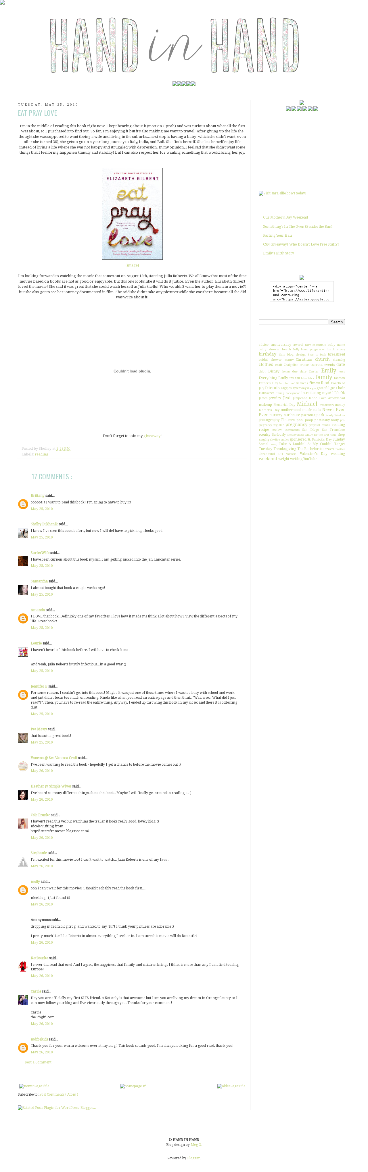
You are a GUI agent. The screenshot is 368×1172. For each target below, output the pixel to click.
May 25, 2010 (42, 509)
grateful (323, 388)
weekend (268, 458)
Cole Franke (41, 815)
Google (311, 388)
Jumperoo (300, 398)
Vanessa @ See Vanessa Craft (54, 758)
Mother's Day (269, 410)
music (307, 410)
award (298, 345)
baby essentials (315, 344)
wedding (338, 454)
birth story (336, 349)
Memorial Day (284, 405)
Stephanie (39, 853)
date (340, 364)
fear (281, 383)
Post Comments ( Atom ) (58, 1094)
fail (292, 378)
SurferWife (40, 553)
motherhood (291, 410)
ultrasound (267, 454)
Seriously (279, 435)
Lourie (37, 643)
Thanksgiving (284, 449)
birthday (267, 354)
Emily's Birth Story (278, 253)
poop (309, 420)
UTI (280, 453)
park (320, 415)
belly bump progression (309, 349)
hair (341, 388)
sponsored (298, 439)
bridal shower (270, 360)
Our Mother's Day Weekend (285, 217)
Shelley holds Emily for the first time (312, 434)
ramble (326, 424)
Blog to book (317, 354)
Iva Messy (39, 729)
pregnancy (296, 424)
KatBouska (40, 958)
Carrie (36, 991)
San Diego (310, 430)
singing (264, 439)
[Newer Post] (34, 1086)
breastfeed (336, 354)
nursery (275, 415)
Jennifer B (39, 686)
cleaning (339, 360)
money (340, 405)
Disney (273, 371)
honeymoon (292, 393)
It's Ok (339, 393)
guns (333, 388)
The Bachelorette (311, 449)
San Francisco (333, 430)
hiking (280, 393)
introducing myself (317, 393)
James (263, 398)
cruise (304, 365)
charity (289, 359)
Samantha (40, 581)
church (322, 359)
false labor (307, 378)
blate (282, 354)
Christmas (304, 360)
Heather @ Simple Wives (51, 786)
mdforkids (40, 1039)
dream (286, 371)
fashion (339, 378)
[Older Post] (231, 1086)
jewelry (275, 398)
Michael (307, 404)
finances (302, 383)
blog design (296, 354)
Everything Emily (273, 378)
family (323, 377)
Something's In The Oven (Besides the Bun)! (298, 227)
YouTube (310, 459)
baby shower (269, 349)
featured (290, 383)
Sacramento (292, 429)
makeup (265, 405)
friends (272, 387)
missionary (327, 404)
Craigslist (291, 365)
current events (322, 365)
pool (300, 420)
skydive (275, 439)
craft (278, 365)
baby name (336, 345)
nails (317, 410)
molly (36, 882)
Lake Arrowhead (332, 398)
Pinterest (288, 420)
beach (286, 349)
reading (41, 454)
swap (274, 444)
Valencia (291, 453)
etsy (342, 371)
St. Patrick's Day (319, 439)
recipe (264, 430)
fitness (314, 383)
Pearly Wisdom (335, 415)
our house (292, 415)
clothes (266, 364)
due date (299, 371)
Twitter (340, 449)
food (325, 383)
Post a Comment (38, 1062)
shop (341, 435)
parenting (308, 415)
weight (283, 459)
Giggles (286, 388)
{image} (132, 265)
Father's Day (268, 383)
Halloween (267, 393)
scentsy (265, 434)
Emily (328, 370)
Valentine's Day (313, 454)
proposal (314, 424)
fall (297, 378)
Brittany (38, 496)
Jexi (287, 397)
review (277, 430)
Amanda (38, 610)
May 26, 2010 (42, 771)
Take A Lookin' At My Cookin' (305, 444)
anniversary (281, 345)
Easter (314, 371)
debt (262, 371)
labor (313, 398)
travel (329, 449)
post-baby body (327, 420)
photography (269, 420)
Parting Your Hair (277, 235)
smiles (285, 439)
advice (264, 345)
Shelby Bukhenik (45, 524)
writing (296, 459)
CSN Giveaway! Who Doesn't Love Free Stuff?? (301, 244)
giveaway (151, 436)
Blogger (193, 1158)
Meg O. (196, 1145)
